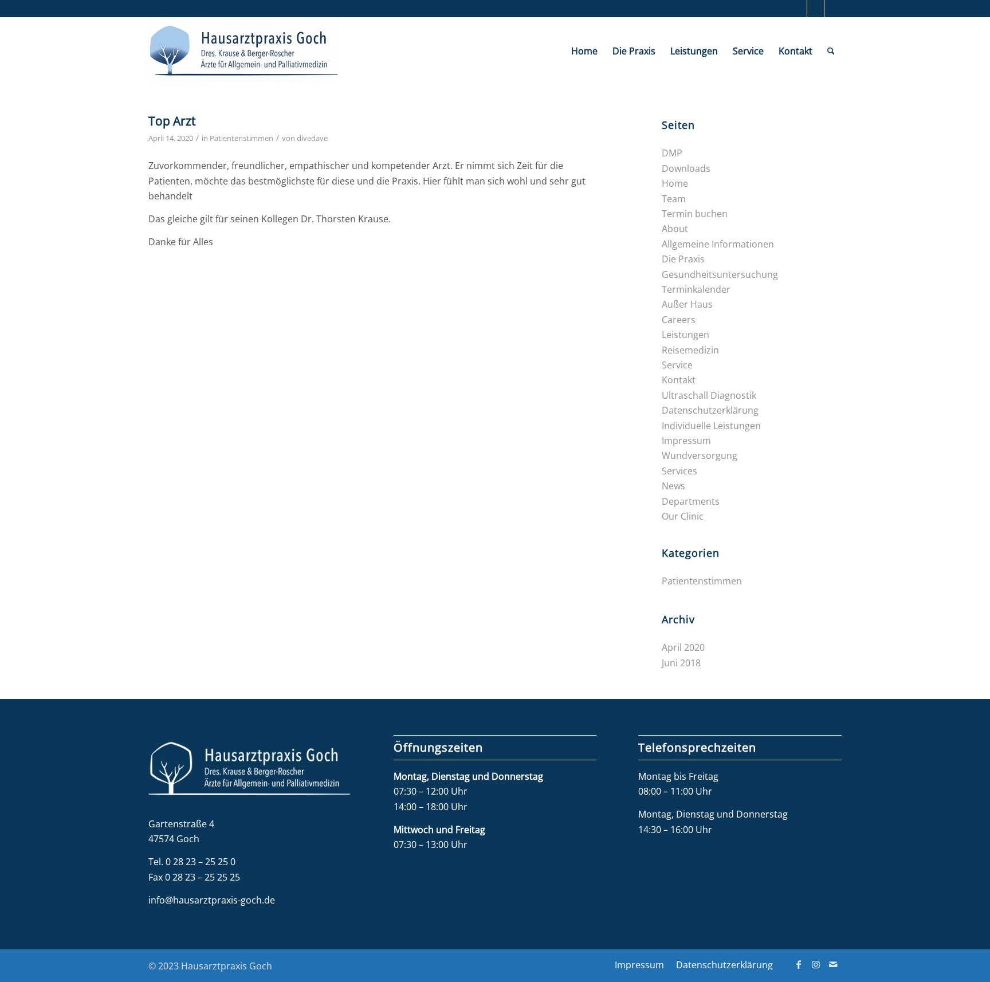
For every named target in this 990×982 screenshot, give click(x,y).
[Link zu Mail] (833, 8)
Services (679, 471)
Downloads (686, 168)
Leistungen (685, 334)
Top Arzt (171, 121)
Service (677, 365)
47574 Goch (173, 838)
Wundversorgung (699, 455)
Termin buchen (695, 213)
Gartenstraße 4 (181, 824)
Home (675, 183)
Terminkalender (696, 289)
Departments (691, 501)
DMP (672, 153)
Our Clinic (683, 516)
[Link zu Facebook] (798, 8)
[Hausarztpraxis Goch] (243, 51)
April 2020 (683, 647)
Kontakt (679, 380)
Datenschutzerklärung (710, 410)
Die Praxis (683, 259)
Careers (679, 319)
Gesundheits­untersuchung (720, 274)
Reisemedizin (690, 350)
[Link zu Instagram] (815, 8)
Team (674, 199)
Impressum (686, 440)
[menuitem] (584, 51)
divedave (312, 138)
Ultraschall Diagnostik (709, 395)
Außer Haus (687, 304)
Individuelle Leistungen (711, 425)
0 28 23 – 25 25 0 (200, 861)
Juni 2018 (681, 663)
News (673, 486)
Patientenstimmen (241, 138)
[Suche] (831, 51)
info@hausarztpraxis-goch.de (211, 900)
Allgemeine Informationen (718, 244)
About (675, 228)
